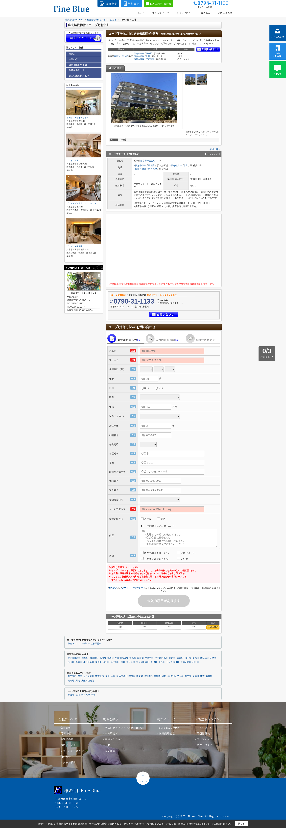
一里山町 (124, 56)
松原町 (195, 658)
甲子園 (188, 676)
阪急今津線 (139, 53)
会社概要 (65, 727)
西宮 (80, 676)
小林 (93, 695)
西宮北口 (99, 676)
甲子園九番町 (142, 662)
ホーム (141, 13)
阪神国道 (121, 676)
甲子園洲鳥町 (74, 658)
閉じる (241, 823)
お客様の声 (204, 13)
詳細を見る (213, 627)
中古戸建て (111, 733)
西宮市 (117, 56)
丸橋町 (78, 662)
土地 (107, 745)
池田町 (110, 658)
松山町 (71, 662)
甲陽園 (157, 676)
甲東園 (149, 53)
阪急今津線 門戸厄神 (79, 75)
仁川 (148, 56)
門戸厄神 (150, 59)
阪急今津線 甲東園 (78, 65)
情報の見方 (215, 149)
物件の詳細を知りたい (156, 553)
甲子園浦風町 (161, 658)
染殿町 (98, 662)
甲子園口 (130, 662)
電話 (162, 518)
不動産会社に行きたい (156, 558)
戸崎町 (213, 658)
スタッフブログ (160, 13)
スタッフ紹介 (183, 13)
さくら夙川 (88, 676)
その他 (184, 558)
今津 (113, 676)
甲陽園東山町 (121, 658)
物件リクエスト (277, 54)
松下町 (188, 658)
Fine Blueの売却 (169, 727)
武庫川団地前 (87, 681)
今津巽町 (149, 658)
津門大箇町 (88, 662)
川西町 (161, 662)
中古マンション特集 (77, 643)
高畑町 (106, 662)
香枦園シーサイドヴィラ (77, 117)
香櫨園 (209, 676)
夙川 (107, 676)
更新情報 (65, 733)
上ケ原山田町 (172, 662)
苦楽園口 (148, 676)
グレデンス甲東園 (74, 246)
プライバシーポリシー (132, 587)
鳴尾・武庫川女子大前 (172, 676)
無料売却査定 (167, 733)
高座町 (85, 658)
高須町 (103, 658)
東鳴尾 (71, 681)
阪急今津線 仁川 (77, 70)
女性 (160, 388)
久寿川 (195, 676)
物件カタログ (205, 745)
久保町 (154, 662)
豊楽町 (180, 658)
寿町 (123, 662)
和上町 (195, 662)
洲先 (77, 681)
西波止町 (204, 658)
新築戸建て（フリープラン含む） (124, 727)
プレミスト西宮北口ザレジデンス (81, 203)
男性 (146, 388)
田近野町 (94, 658)
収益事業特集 (94, 643)
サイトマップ (204, 739)
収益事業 (110, 750)
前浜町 (172, 658)
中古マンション (114, 739)
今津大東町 (185, 662)
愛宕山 (140, 658)
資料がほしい (187, 553)
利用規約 (113, 587)
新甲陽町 (115, 662)
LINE (277, 74)
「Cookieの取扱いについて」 (198, 824)
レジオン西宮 (72, 160)
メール (147, 518)
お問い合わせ (225, 13)
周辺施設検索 (205, 733)
